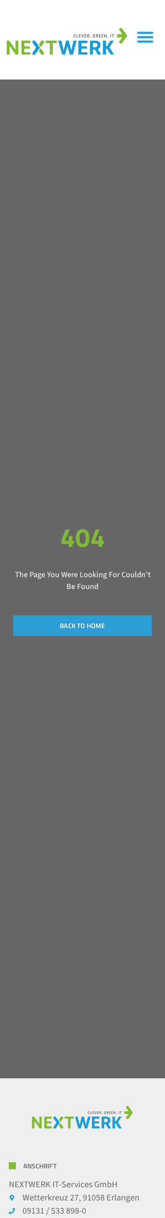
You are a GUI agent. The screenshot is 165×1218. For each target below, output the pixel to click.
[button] (145, 37)
